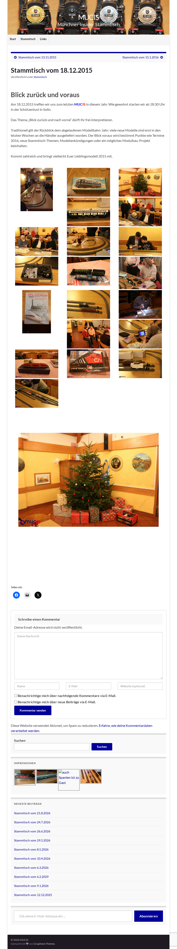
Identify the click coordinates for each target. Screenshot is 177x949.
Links (43, 39)
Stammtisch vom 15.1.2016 (140, 57)
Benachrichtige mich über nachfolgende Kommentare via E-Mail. (67, 696)
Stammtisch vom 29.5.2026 (32, 840)
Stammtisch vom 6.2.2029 (31, 876)
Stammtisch (28, 39)
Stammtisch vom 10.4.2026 (32, 858)
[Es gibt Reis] (140, 273)
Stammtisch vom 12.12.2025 (33, 895)
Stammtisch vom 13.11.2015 (37, 57)
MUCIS (88, 17)
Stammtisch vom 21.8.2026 (32, 813)
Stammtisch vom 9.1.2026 (31, 886)
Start (13, 39)
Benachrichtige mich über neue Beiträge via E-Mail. (57, 702)
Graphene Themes (44, 943)
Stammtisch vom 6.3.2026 (31, 867)
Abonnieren (148, 916)
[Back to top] (167, 923)
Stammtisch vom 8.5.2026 (31, 849)
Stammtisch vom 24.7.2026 (32, 822)
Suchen (19, 740)
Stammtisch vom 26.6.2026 (32, 831)
